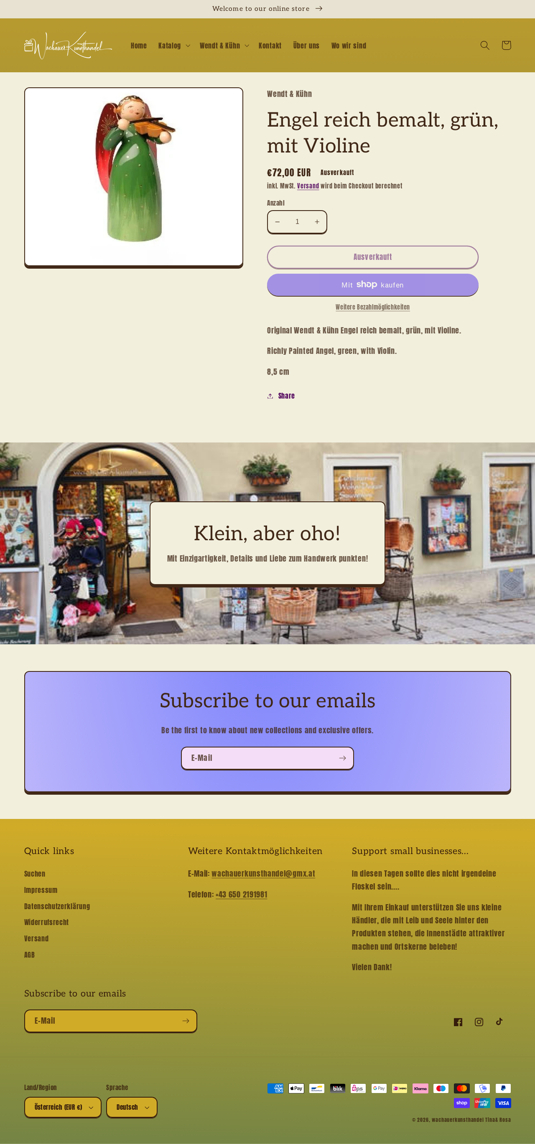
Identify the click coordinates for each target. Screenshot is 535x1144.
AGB (29, 955)
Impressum (41, 890)
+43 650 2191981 (241, 894)
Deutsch (127, 1107)
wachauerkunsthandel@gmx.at (263, 873)
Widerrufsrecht (46, 922)
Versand (308, 186)
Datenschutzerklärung (57, 906)
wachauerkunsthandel (458, 1120)
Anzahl (276, 202)
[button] (173, 46)
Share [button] (286, 396)
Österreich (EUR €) (58, 1107)
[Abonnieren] (342, 758)
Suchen (35, 874)
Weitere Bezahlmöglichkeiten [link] (373, 307)
